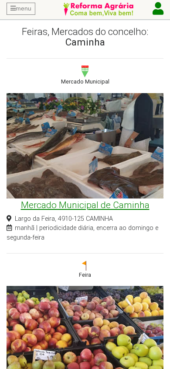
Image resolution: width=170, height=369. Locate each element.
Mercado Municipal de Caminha (85, 205)
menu (23, 8)
